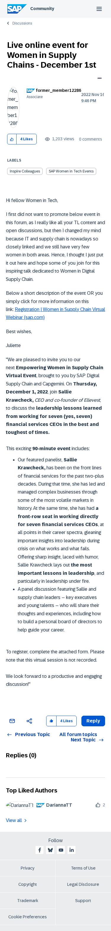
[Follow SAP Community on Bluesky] (50, 850)
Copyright (27, 884)
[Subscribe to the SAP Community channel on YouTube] (61, 850)
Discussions (22, 23)
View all (14, 820)
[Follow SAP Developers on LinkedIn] (71, 850)
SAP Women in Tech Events (71, 171)
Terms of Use (83, 868)
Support (83, 900)
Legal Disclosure (83, 884)
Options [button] (98, 79)
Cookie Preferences (27, 916)
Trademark (27, 900)
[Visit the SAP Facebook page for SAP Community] (39, 850)
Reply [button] (93, 720)
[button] (12, 139)
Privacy (27, 868)
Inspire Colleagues (25, 171)
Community (42, 8)
